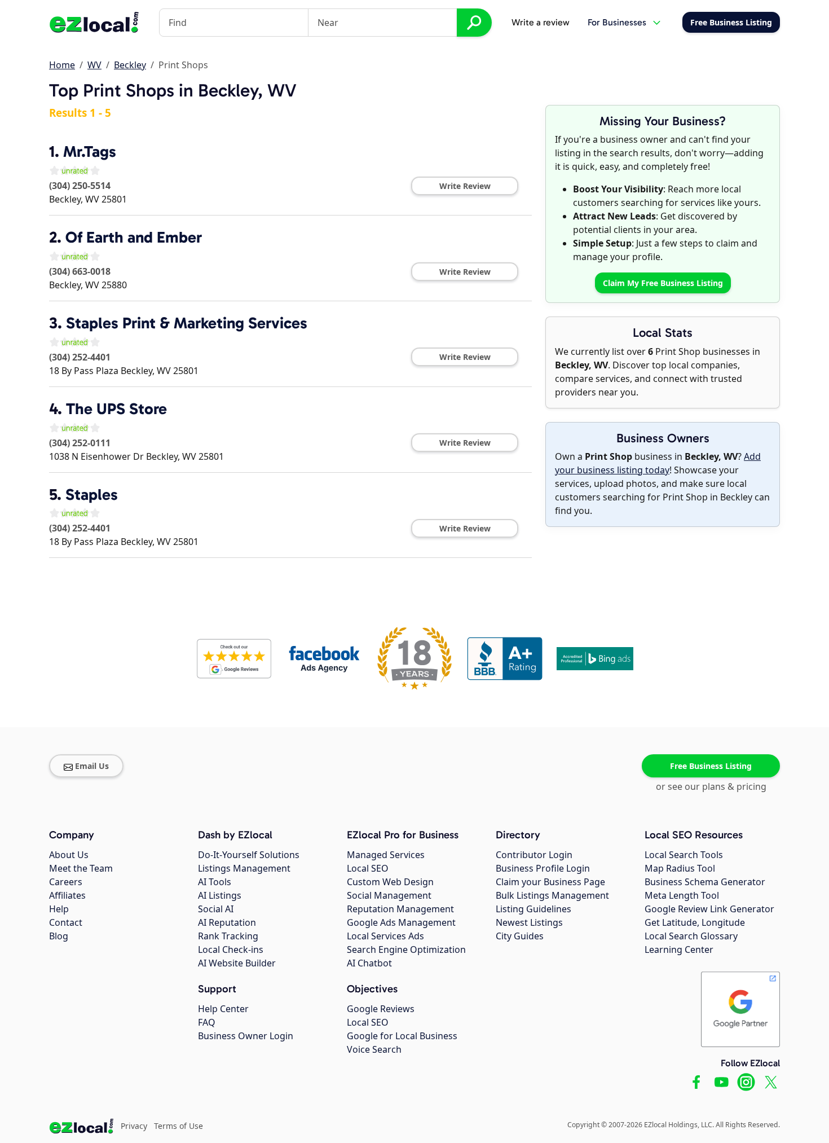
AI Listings (219, 895)
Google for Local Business (402, 1036)
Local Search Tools (684, 855)
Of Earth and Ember (133, 237)
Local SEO (368, 868)
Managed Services (386, 855)
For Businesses (617, 22)
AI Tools (214, 882)
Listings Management (244, 868)
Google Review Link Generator (709, 909)
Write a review (540, 22)
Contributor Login (534, 855)
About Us (69, 855)
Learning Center (679, 949)
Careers (65, 882)
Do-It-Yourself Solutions (248, 855)
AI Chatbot (369, 963)
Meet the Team (81, 868)
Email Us (92, 765)
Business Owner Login (245, 1036)
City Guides (520, 936)
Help (59, 909)
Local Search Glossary (691, 936)
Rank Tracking (228, 936)
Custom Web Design (390, 882)
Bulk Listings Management (552, 895)
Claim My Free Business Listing (663, 283)
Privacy (134, 1125)
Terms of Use (178, 1125)
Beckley (130, 65)
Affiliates (67, 895)
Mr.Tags (89, 151)
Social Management (389, 895)
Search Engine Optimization (406, 949)
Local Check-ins (230, 949)
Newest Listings (529, 922)
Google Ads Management (401, 922)
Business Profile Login (543, 868)
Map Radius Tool (680, 868)
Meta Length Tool (682, 895)
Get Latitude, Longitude (695, 922)
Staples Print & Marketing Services (186, 323)
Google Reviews (380, 1009)
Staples (91, 494)
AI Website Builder (237, 963)
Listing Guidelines (533, 909)
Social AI (215, 909)
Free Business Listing (711, 765)
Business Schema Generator (705, 882)
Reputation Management (400, 909)
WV (94, 65)
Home (62, 65)
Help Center (223, 1009)
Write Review (465, 186)
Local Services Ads (385, 936)
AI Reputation (227, 922)
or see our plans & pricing (711, 786)
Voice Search (374, 1049)
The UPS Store (116, 408)
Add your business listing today (658, 463)
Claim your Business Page (550, 882)
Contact (65, 922)
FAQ (206, 1022)
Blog (58, 936)
